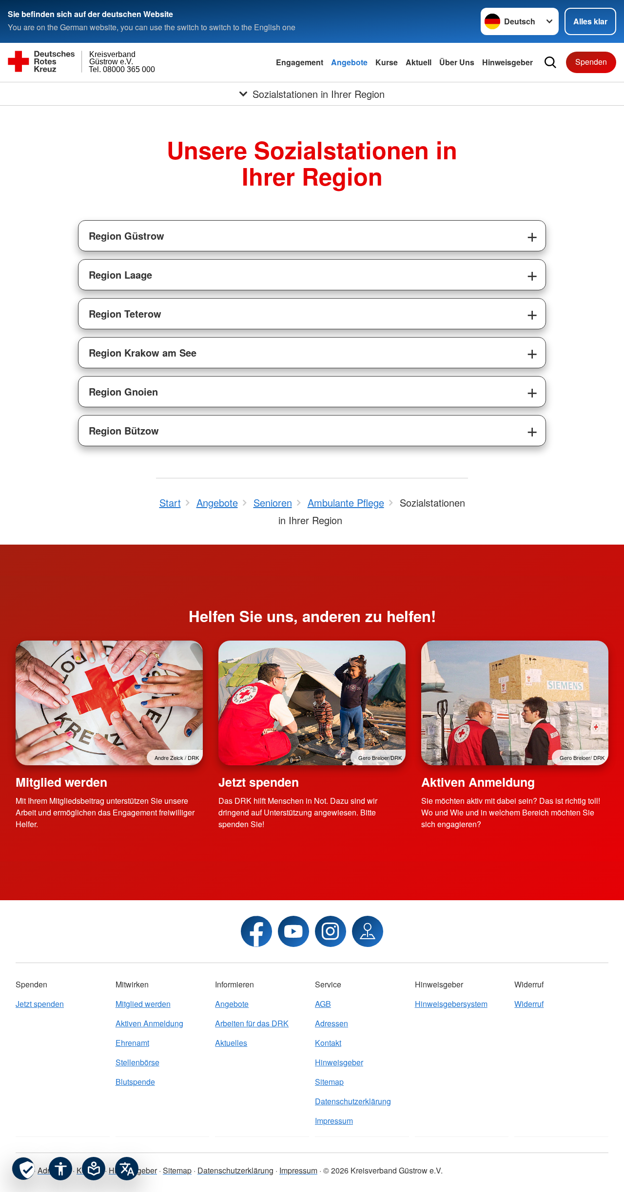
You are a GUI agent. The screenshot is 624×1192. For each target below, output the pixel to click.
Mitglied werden (61, 782)
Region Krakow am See (142, 352)
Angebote (349, 62)
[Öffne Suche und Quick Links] (550, 62)
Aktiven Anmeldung (478, 782)
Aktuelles (231, 1042)
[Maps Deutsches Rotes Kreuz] (367, 931)
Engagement (299, 62)
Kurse (386, 62)
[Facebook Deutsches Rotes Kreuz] (256, 931)
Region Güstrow (126, 235)
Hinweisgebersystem (451, 1003)
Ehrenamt (132, 1042)
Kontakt (328, 1042)
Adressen (331, 1023)
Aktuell (418, 62)
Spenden (591, 61)
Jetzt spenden (258, 782)
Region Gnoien (123, 391)
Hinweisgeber (507, 62)
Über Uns (456, 62)
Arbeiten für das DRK (252, 1023)
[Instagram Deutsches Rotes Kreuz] (330, 931)
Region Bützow (124, 430)
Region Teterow (125, 313)
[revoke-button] (23, 1168)
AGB (323, 1003)
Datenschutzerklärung (353, 1101)
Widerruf (529, 1003)
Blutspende (135, 1081)
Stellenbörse (137, 1062)
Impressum (334, 1120)
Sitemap (329, 1081)
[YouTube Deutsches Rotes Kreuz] (293, 931)
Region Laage (120, 274)
